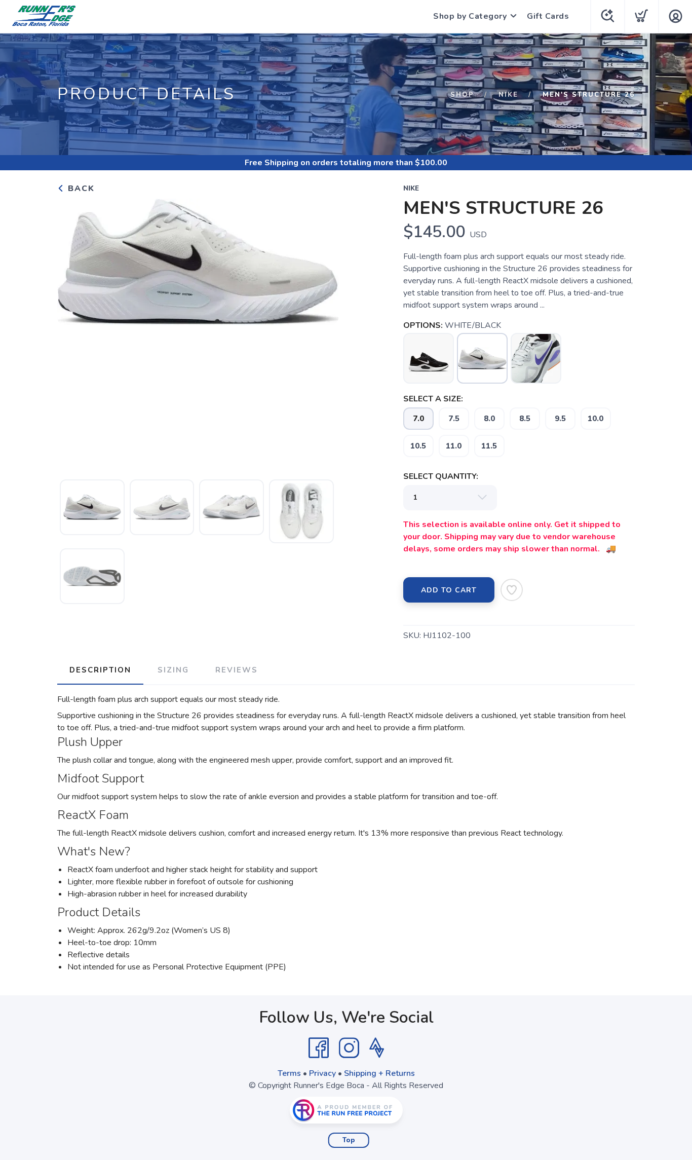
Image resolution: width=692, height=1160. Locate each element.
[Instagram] (349, 1048)
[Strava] (376, 1048)
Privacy (322, 1073)
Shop (462, 94)
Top (348, 1140)
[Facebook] (318, 1048)
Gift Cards (548, 16)
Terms (289, 1073)
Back (80, 188)
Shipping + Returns (379, 1073)
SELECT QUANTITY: (440, 476)
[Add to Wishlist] (512, 590)
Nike (508, 94)
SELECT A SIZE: (433, 398)
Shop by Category (470, 16)
